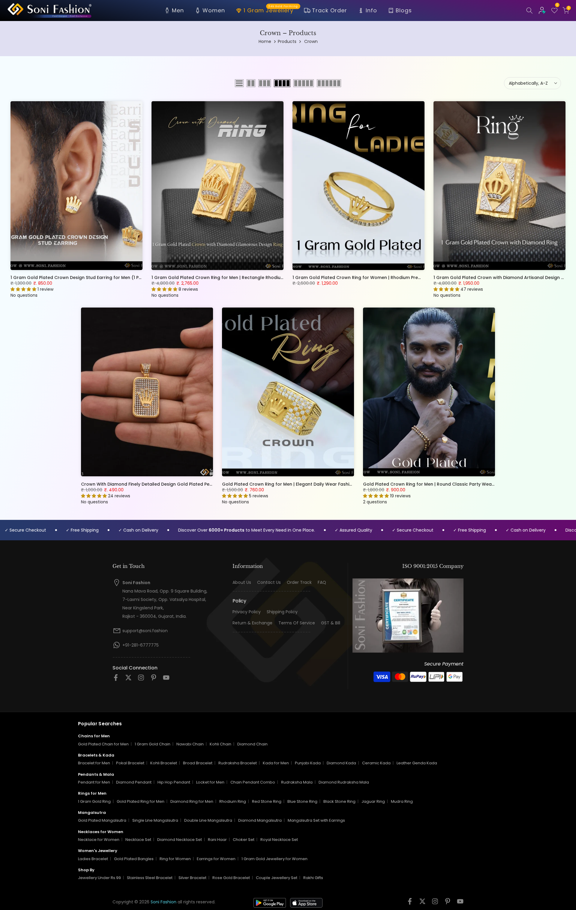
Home (265, 41)
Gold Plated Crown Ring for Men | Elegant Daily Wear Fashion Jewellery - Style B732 (313, 484)
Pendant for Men (94, 782)
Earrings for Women (216, 859)
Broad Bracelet (197, 763)
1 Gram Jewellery (271, 10)
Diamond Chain (252, 744)
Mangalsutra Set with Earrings (316, 820)
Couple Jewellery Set (276, 878)
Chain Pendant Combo (252, 782)
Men (178, 10)
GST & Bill (330, 623)
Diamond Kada (341, 763)
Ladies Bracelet (93, 859)
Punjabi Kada (308, 763)
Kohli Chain (220, 744)
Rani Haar (217, 839)
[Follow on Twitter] (128, 679)
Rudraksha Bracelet (237, 763)
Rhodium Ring (232, 801)
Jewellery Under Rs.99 (99, 878)
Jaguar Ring (373, 801)
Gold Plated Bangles (134, 859)
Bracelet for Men (94, 763)
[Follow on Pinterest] (153, 679)
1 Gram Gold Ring (94, 801)
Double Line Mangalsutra (208, 820)
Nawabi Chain (190, 744)
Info (371, 10)
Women (213, 10)
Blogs (404, 10)
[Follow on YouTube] (166, 679)
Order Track (299, 582)
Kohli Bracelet (163, 763)
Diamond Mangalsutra (260, 820)
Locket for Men (210, 782)
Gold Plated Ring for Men (140, 801)
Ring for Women (175, 859)
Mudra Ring (402, 801)
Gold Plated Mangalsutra (102, 820)
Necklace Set (138, 839)
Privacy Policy (246, 612)
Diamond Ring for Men (191, 801)
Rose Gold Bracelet (231, 878)
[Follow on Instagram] (141, 679)
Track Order (329, 10)
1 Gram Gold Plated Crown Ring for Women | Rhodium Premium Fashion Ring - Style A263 (389, 278)
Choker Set (243, 839)
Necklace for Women (98, 839)
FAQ (322, 582)
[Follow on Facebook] (115, 679)
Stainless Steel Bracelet (149, 878)
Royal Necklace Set (279, 839)
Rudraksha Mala (297, 782)
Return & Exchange (252, 623)
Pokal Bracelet (130, 763)
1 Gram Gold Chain (152, 744)
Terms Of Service (296, 623)
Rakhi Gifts (313, 878)
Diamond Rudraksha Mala (344, 782)
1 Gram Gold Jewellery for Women (275, 859)
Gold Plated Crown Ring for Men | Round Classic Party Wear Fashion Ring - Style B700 (456, 484)
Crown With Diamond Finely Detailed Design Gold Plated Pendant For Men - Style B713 (174, 484)
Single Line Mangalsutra (155, 820)
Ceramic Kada (376, 763)
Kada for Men (276, 763)
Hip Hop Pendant (174, 782)
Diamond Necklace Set (179, 839)
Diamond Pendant (134, 782)
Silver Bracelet (192, 878)
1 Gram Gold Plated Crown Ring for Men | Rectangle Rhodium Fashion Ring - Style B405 (246, 278)
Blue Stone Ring (302, 801)
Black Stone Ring (339, 801)
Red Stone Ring (266, 801)
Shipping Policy (282, 612)
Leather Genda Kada (417, 763)
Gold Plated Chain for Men (103, 744)
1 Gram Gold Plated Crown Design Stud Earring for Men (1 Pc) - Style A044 (91, 278)
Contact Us (269, 582)
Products (287, 41)
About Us (241, 582)
